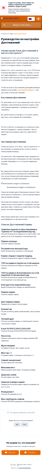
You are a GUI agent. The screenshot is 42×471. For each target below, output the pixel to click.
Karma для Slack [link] (20, 34)
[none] (40, 7)
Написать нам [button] (12, 453)
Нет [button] (24, 424)
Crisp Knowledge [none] (25, 468)
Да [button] (17, 424)
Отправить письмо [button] (31, 453)
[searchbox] (21, 25)
